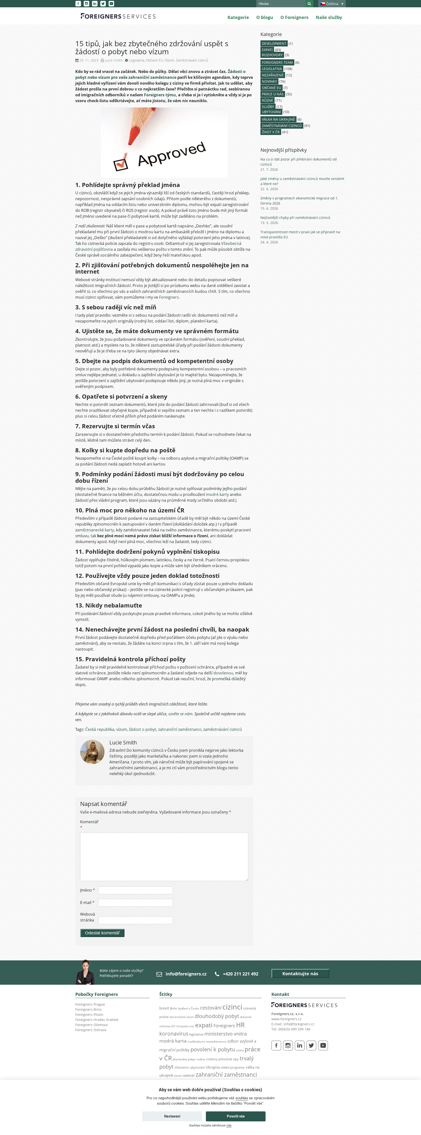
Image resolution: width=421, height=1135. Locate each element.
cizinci (232, 1007)
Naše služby (329, 17)
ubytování (197, 1067)
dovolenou (223, 673)
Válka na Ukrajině (278, 119)
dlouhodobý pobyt (217, 1016)
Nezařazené (273, 75)
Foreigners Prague (90, 1004)
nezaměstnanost (216, 1041)
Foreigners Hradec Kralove (96, 1019)
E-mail (87, 902)
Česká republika (99, 729)
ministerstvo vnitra (225, 1033)
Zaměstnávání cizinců (192, 60)
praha (240, 1050)
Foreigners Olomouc (91, 1024)
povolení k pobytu (213, 1049)
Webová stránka (87, 917)
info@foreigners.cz (186, 974)
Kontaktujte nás (300, 973)
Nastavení (172, 1116)
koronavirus (173, 1033)
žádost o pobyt (142, 729)
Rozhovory (272, 55)
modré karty (217, 494)
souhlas (241, 1098)
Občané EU (154, 60)
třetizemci (181, 1067)
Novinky (269, 81)
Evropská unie (185, 1026)
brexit (164, 1008)
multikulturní (196, 1041)
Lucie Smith (114, 60)
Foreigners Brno (88, 1009)
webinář (189, 1075)
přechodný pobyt (184, 1059)
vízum (121, 729)
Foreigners (169, 297)
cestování (210, 1007)
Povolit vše (236, 1116)
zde (228, 1125)
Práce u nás (273, 94)
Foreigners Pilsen (89, 1014)
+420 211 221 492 (240, 974)
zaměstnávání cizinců (222, 729)
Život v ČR (271, 132)
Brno (173, 1008)
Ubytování (271, 111)
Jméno (87, 890)
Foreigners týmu (160, 95)
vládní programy (233, 1067)
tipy (236, 1059)
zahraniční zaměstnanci (179, 729)
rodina (200, 1059)
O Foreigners (294, 17)
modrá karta (173, 1040)
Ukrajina (213, 1067)
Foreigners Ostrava (90, 1030)
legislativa (196, 1034)
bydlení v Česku (188, 1008)
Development (274, 43)
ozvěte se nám (180, 713)
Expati (267, 49)
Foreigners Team (277, 62)
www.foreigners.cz (286, 1019)
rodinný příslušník (219, 1059)
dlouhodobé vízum (182, 1017)
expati (203, 1025)
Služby (268, 106)
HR (240, 1024)
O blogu (264, 17)
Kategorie (238, 17)
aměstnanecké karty (95, 530)
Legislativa (136, 60)
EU (173, 1026)
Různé (169, 60)
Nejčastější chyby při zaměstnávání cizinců (295, 217)
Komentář (88, 824)
